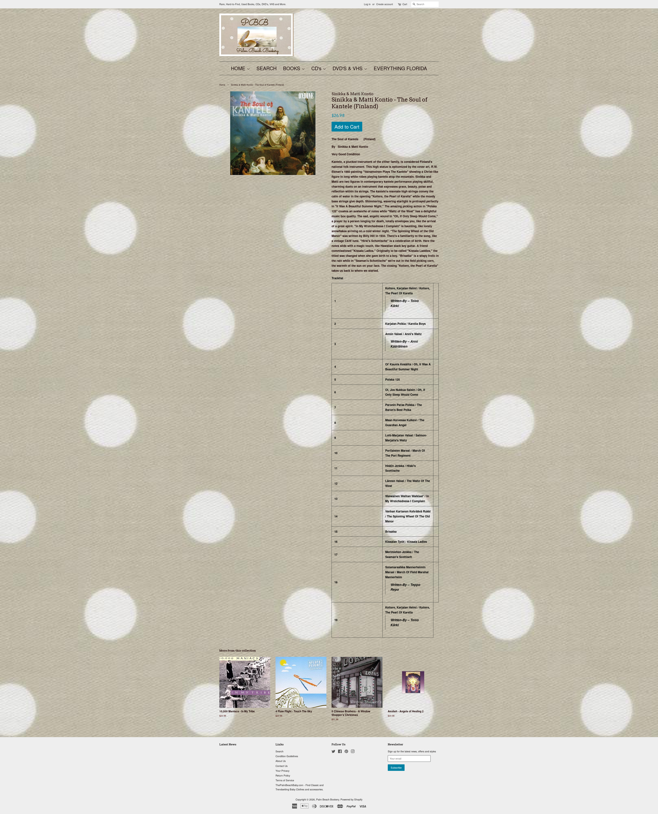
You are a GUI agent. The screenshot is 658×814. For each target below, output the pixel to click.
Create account (384, 4)
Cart (405, 4)
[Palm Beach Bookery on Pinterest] (346, 752)
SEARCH (267, 68)
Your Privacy (282, 770)
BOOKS (292, 68)
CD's (317, 68)
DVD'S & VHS (348, 68)
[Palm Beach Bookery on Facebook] (340, 752)
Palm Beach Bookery (327, 799)
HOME (239, 68)
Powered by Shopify (351, 799)
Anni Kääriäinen (404, 344)
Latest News (227, 744)
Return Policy (283, 775)
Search (279, 751)
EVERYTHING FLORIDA (400, 68)
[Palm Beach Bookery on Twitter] (333, 752)
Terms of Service (285, 780)
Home (222, 84)
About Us (281, 761)
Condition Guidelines (287, 756)
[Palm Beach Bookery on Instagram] (353, 752)
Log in (367, 4)
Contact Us (282, 766)
